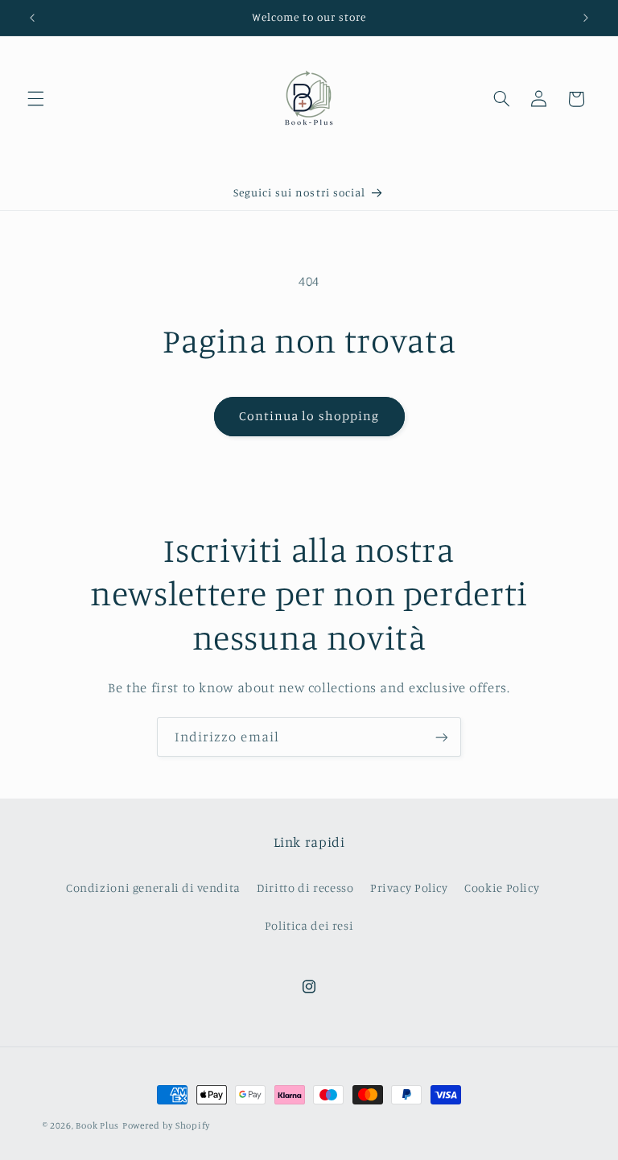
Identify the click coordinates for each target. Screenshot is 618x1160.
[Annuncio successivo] (586, 17)
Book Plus (97, 1125)
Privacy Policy (409, 887)
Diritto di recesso (305, 887)
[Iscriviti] (441, 737)
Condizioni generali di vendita (153, 887)
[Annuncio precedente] (32, 17)
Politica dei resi (309, 925)
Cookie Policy (501, 887)
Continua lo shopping (309, 415)
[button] (35, 99)
